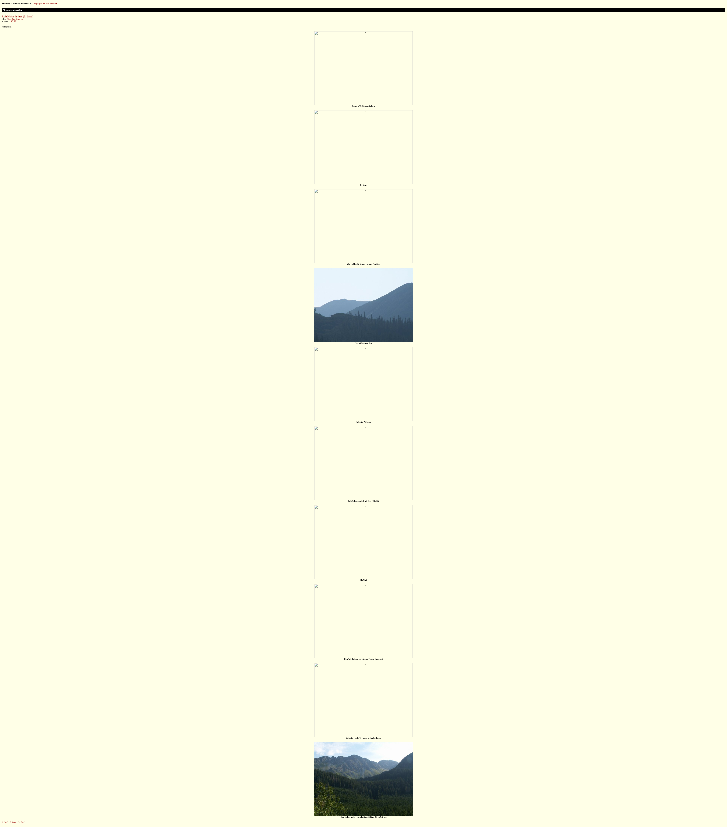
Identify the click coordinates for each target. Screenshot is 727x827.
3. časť (21, 822)
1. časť (5, 822)
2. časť (13, 822)
